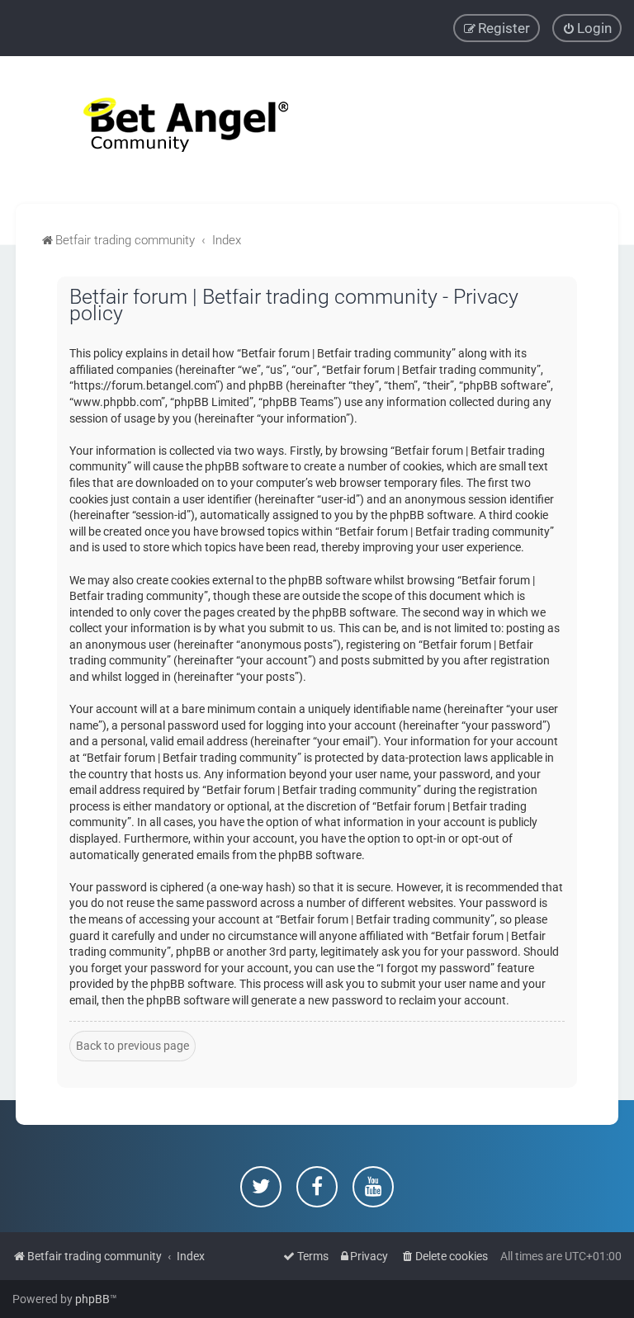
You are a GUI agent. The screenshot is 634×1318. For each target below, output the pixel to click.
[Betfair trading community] (165, 130)
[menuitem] (587, 28)
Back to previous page (132, 1045)
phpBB (92, 1299)
